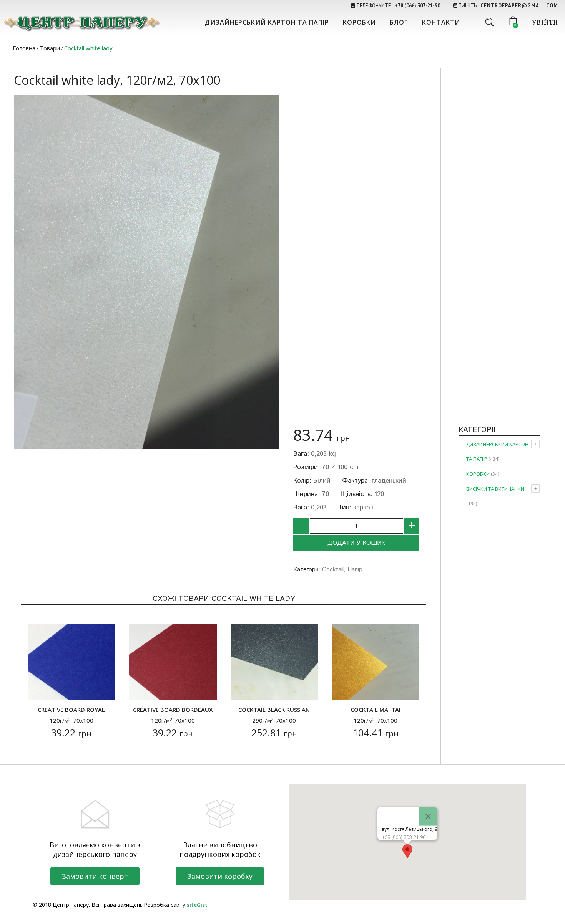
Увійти (545, 23)
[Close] (428, 816)
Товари (50, 48)
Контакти (441, 22)
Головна (24, 48)
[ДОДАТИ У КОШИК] (38, 689)
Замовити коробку (220, 876)
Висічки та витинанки (495, 488)
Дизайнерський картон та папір (267, 22)
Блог (399, 22)
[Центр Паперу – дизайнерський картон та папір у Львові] (81, 23)
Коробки (359, 22)
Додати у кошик (356, 543)
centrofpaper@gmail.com (519, 5)
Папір (354, 569)
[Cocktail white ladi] (146, 272)
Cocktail (333, 569)
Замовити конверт (95, 876)
